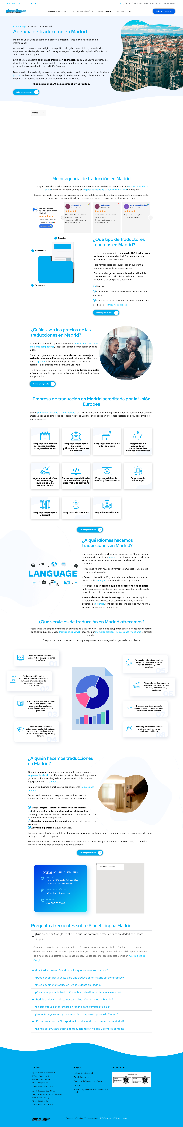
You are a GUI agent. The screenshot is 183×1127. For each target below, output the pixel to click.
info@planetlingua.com (58, 893)
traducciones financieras (128, 631)
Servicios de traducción (81, 11)
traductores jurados (117, 304)
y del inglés (100, 580)
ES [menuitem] (8, 3)
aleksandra (76, 205)
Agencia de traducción (57, 11)
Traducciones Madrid (92, 1118)
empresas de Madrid (38, 775)
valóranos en (45, 226)
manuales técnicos (104, 631)
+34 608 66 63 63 (55, 903)
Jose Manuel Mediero (139, 205)
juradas (17, 75)
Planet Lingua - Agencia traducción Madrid (48, 210)
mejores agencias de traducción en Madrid (105, 189)
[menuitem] (8, 3)
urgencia (99, 603)
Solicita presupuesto (164, 11)
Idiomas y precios (104, 11)
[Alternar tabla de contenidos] (41, 113)
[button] (114, 1079)
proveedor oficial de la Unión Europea (56, 412)
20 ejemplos (51, 781)
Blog (131, 11)
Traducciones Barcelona (74, 1118)
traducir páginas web (69, 631)
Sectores (120, 11)
